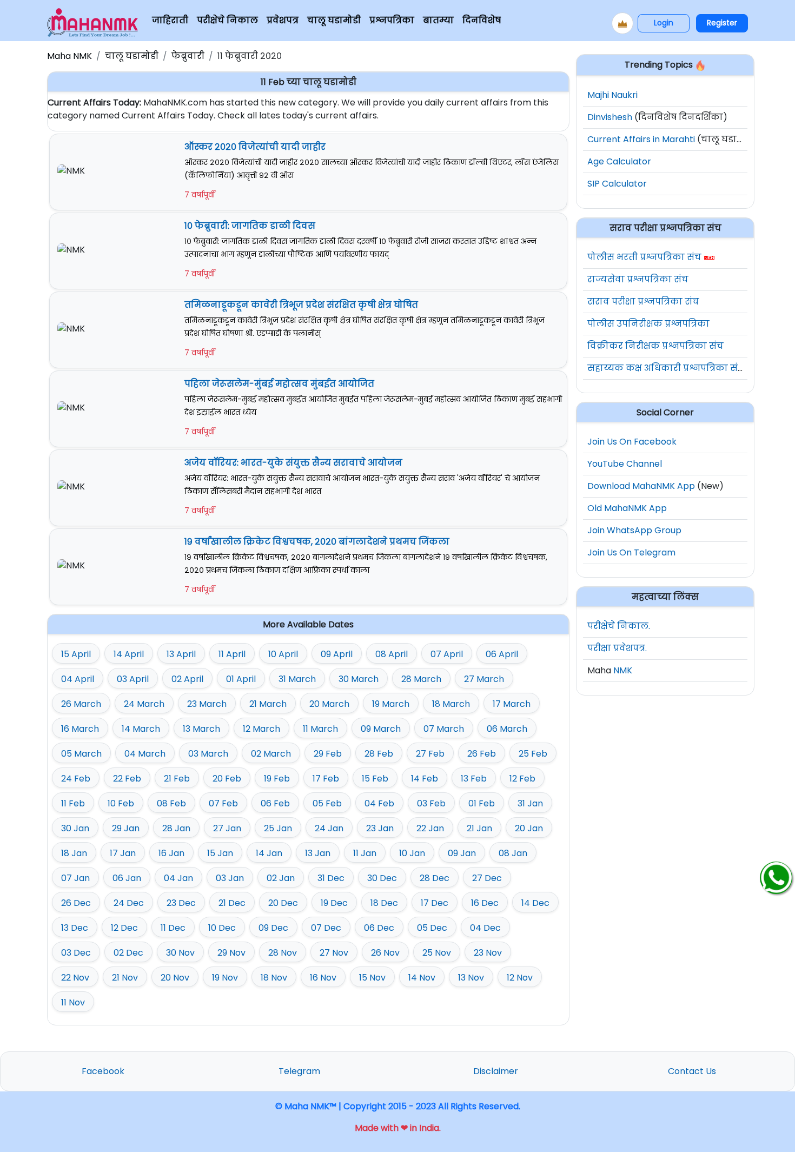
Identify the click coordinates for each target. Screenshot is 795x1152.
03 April (133, 679)
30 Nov (180, 952)
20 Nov (175, 977)
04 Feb (379, 803)
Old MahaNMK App (627, 508)
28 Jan (176, 828)
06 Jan (126, 878)
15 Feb (375, 778)
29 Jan (126, 828)
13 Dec (74, 928)
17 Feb (326, 778)
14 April (129, 654)
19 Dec (334, 903)
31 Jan (530, 803)
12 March (261, 729)
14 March (141, 729)
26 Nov (385, 952)
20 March (329, 704)
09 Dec (273, 928)
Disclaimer (495, 1071)
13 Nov (471, 977)
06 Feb (275, 803)
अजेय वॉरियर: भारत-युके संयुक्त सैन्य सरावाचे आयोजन (293, 462)
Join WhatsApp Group (634, 530)
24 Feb (75, 778)
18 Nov (274, 977)
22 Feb (127, 778)
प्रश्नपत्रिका (391, 20)
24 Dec (129, 903)
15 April (76, 654)
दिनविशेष (481, 20)
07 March (443, 729)
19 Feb (277, 778)
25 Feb (533, 753)
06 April (502, 654)
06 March (507, 729)
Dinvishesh (609, 117)
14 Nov (421, 977)
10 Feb (121, 803)
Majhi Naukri (612, 95)
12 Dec (124, 928)
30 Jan (75, 828)
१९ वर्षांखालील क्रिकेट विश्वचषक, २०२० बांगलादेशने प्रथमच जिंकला (316, 541)
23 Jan (380, 828)
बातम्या (438, 20)
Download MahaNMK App (641, 486)
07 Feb (223, 803)
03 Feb (431, 803)
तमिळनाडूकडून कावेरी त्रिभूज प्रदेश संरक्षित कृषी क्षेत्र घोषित (301, 305)
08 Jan (513, 853)
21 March (268, 704)
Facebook (103, 1071)
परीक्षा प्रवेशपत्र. (617, 648)
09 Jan (462, 853)
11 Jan (364, 853)
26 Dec (76, 903)
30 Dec (382, 878)
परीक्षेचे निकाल (227, 20)
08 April (391, 654)
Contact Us (692, 1071)
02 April (187, 679)
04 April (77, 679)
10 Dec (222, 928)
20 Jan (529, 828)
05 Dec (432, 928)
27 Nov (334, 952)
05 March (81, 753)
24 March (144, 704)
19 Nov (225, 977)
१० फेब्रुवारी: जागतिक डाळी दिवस (249, 226)
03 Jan (230, 878)
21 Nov (125, 977)
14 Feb (424, 778)
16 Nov (323, 977)
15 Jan (220, 853)
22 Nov (75, 977)
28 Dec (434, 878)
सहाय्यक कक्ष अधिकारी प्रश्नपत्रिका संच (666, 368)
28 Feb (379, 753)
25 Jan (278, 828)
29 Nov (231, 952)
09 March (381, 729)
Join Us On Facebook (632, 441)
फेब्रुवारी (187, 56)
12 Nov (520, 977)
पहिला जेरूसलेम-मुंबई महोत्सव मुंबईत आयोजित (279, 384)
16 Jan (171, 853)
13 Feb (474, 778)
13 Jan (317, 853)
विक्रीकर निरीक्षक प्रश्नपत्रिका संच (655, 346)
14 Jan (269, 853)
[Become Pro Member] (622, 23)
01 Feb (481, 803)
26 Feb (481, 753)
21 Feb (177, 778)
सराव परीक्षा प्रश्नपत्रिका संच (643, 301)
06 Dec (379, 928)
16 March (80, 729)
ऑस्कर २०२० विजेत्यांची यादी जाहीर (255, 147)
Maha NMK (69, 56)
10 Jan (412, 853)
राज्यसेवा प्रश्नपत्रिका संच (637, 279)
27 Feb (430, 753)
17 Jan (123, 853)
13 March (201, 729)
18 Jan (74, 853)
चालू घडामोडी (334, 20)
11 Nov (73, 1002)
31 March (297, 679)
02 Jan (281, 878)
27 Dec (487, 878)
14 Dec (535, 903)
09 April (337, 654)
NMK (622, 670)
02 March (271, 753)
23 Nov (488, 952)
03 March (208, 753)
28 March (421, 679)
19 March (390, 704)
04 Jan (178, 878)
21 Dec (232, 903)
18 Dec (384, 903)
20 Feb (227, 778)
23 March (207, 704)
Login (663, 22)
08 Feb (171, 803)
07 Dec (326, 928)
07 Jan (75, 878)
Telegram (299, 1071)
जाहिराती (170, 20)
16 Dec (485, 903)
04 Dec (485, 928)
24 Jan (329, 828)
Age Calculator (619, 161)
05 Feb (327, 803)
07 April (446, 654)
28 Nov (282, 952)
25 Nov (436, 952)
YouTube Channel (624, 464)
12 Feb (522, 778)
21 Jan (479, 828)
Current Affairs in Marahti (641, 139)
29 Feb (328, 753)
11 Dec (173, 928)
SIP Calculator (617, 183)
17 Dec (434, 903)
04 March (144, 753)
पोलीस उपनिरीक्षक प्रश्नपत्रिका (648, 323)
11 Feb (73, 803)
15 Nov (372, 977)
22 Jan (430, 828)
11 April (232, 654)
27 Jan (227, 828)
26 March (81, 704)
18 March (451, 704)
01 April (241, 679)
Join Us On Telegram (631, 552)
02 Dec (128, 952)
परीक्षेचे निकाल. (618, 626)
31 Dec (331, 878)
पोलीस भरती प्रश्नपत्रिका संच (644, 257)
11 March (320, 729)
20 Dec (283, 903)
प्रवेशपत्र (283, 20)
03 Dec (76, 952)
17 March (512, 704)
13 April (181, 654)
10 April (283, 654)
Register (722, 22)
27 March (484, 679)
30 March (359, 679)
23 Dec (181, 903)
